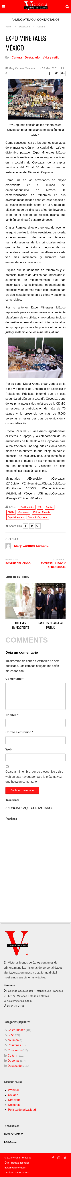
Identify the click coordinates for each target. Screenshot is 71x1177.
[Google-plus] (63, 73)
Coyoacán (23, 512)
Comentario (14, 678)
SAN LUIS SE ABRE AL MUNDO (50, 625)
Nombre (11, 715)
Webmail (13, 1090)
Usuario (13, 1095)
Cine (11, 1035)
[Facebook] (49, 73)
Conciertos (15, 1050)
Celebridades (16, 1029)
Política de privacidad (22, 1109)
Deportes (13, 1060)
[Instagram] (58, 1157)
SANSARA (24, 1172)
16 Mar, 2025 (49, 68)
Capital (49, 507)
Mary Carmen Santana (21, 68)
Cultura (17, 57)
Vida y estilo (51, 57)
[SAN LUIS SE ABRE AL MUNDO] (51, 601)
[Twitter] (56, 73)
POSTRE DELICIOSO (18, 563)
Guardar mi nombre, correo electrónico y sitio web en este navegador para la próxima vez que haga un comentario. (34, 776)
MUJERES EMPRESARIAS (20, 625)
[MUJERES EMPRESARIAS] (20, 601)
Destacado (32, 57)
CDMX (11, 512)
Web (8, 749)
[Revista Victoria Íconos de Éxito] (17, 954)
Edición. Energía (41, 512)
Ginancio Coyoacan (38, 517)
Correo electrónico (19, 732)
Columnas (14, 1045)
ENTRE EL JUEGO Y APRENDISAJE (53, 565)
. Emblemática (26, 507)
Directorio (14, 1099)
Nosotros (14, 1104)
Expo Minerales (16, 517)
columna (13, 1040)
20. (40, 507)
